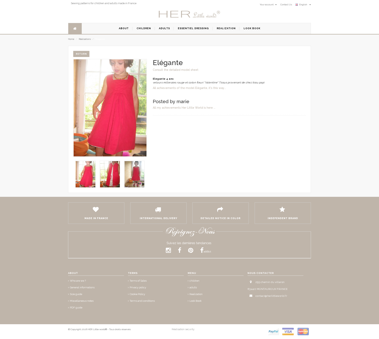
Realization (196, 294)
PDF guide (76, 307)
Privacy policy (138, 287)
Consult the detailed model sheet (175, 69)
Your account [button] (267, 4)
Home (71, 39)
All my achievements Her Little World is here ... (184, 107)
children (194, 280)
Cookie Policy (137, 294)
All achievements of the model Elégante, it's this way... (189, 88)
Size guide (76, 294)
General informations (82, 287)
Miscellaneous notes (82, 300)
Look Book (196, 300)
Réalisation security (183, 329)
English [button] (304, 4)
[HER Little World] (189, 14)
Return (81, 54)
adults (193, 287)
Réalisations (85, 39)
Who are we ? (78, 280)
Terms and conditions (142, 300)
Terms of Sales (138, 280)
